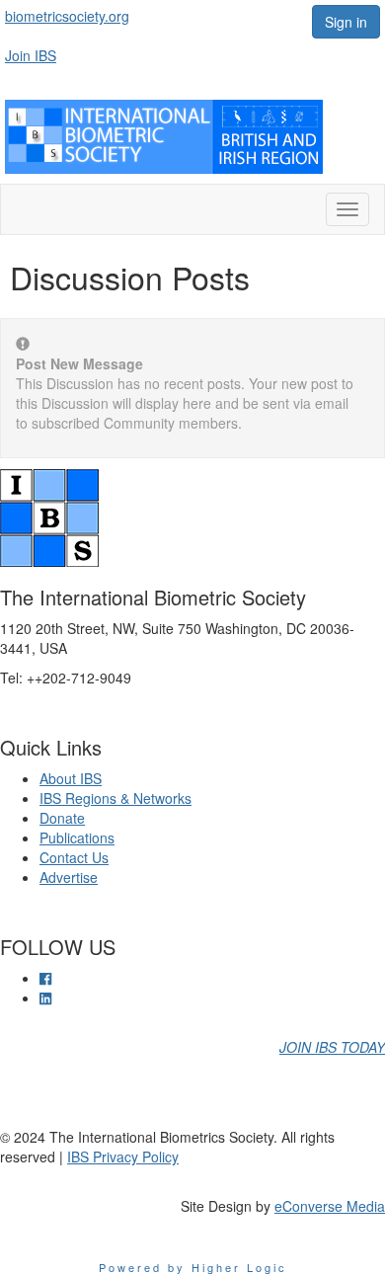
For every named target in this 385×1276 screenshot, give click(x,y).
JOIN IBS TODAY (332, 1047)
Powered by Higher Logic (193, 1267)
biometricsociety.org (67, 16)
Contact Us (74, 857)
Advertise (68, 877)
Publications (77, 837)
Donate (62, 818)
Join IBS (30, 55)
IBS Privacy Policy (123, 1156)
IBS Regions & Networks (115, 798)
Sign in (346, 22)
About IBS (70, 778)
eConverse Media (329, 1206)
